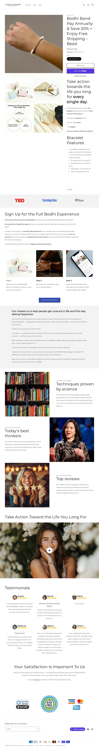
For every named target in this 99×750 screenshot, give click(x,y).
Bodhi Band (12, 745)
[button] (84, 5)
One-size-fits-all (74, 59)
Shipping (69, 52)
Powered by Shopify (20, 745)
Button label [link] (38, 708)
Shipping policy (49, 745)
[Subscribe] (37, 729)
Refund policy (30, 745)
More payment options (80, 75)
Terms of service (39, 745)
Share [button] (70, 189)
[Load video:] (49, 550)
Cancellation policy (60, 745)
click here (36, 680)
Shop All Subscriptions (49, 300)
